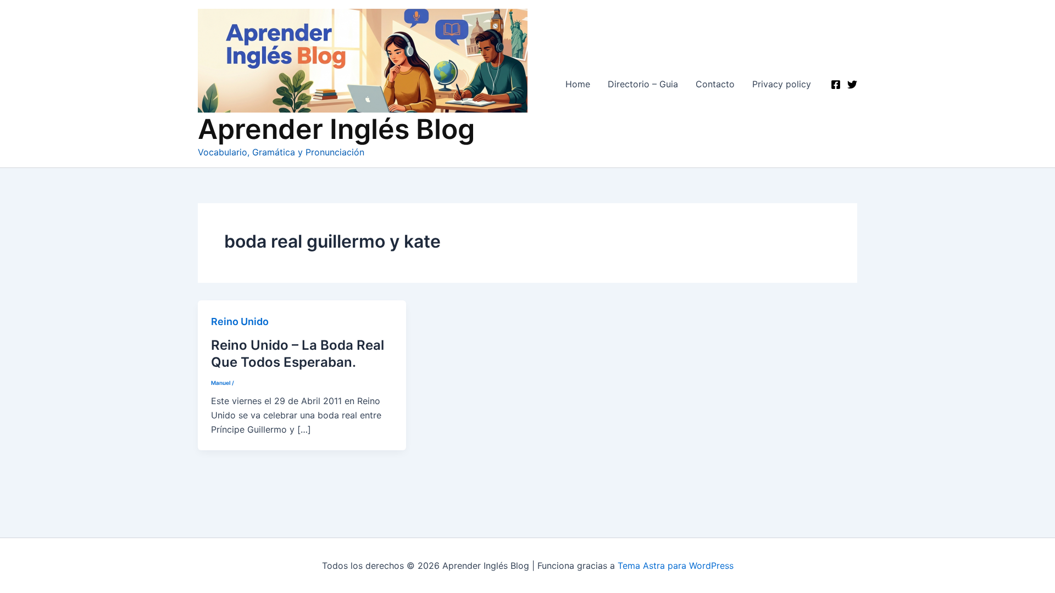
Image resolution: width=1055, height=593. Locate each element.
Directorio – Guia (643, 84)
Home (577, 84)
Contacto (715, 84)
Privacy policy (781, 84)
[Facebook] (836, 84)
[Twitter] (852, 84)
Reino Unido (240, 321)
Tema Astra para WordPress (676, 565)
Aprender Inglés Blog (336, 129)
